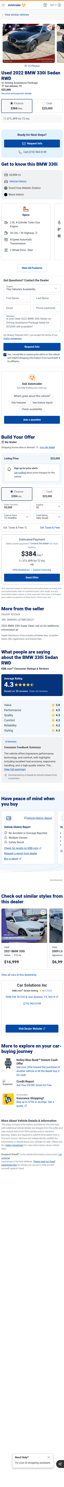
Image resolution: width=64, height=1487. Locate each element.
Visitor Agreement (14, 1145)
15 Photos (34, 66)
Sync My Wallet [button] (47, 447)
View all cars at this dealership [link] (18, 974)
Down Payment (11, 505)
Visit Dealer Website (30, 1028)
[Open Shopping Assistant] (60, 1464)
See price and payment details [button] (16, 93)
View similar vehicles (17, 14)
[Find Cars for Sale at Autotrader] (17, 5)
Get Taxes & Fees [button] (50, 527)
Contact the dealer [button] (39, 543)
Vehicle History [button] (18, 181)
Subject (9, 286)
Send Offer (32, 577)
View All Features (32, 268)
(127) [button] (49, 990)
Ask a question (32, 419)
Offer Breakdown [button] (21, 570)
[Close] (49, 1457)
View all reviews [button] (38, 691)
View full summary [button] (15, 769)
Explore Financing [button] (42, 570)
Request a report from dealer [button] (20, 853)
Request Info (34, 143)
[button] (45, 5)
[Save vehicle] (57, 28)
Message (10, 316)
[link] (38, 818)
